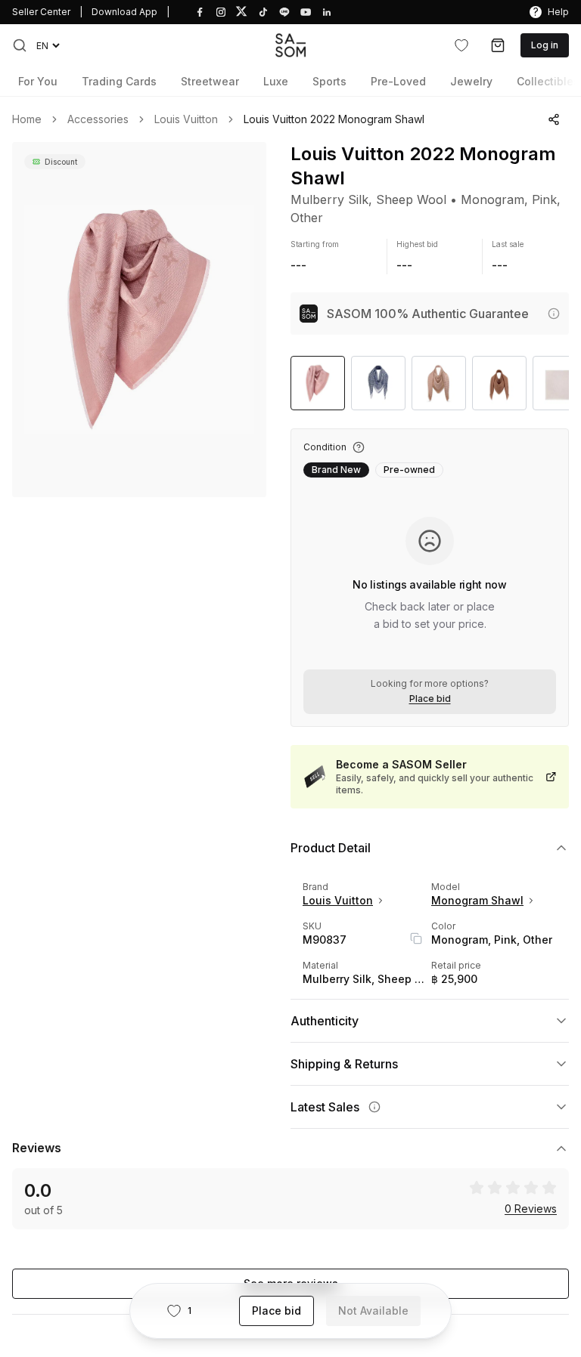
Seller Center (41, 11)
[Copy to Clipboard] (416, 938)
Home (27, 119)
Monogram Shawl (477, 900)
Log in (544, 45)
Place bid (430, 699)
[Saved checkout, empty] (497, 45)
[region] (139, 319)
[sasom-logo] (290, 45)
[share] (554, 119)
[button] (19, 45)
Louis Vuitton (186, 119)
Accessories (98, 119)
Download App (124, 11)
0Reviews (531, 1209)
